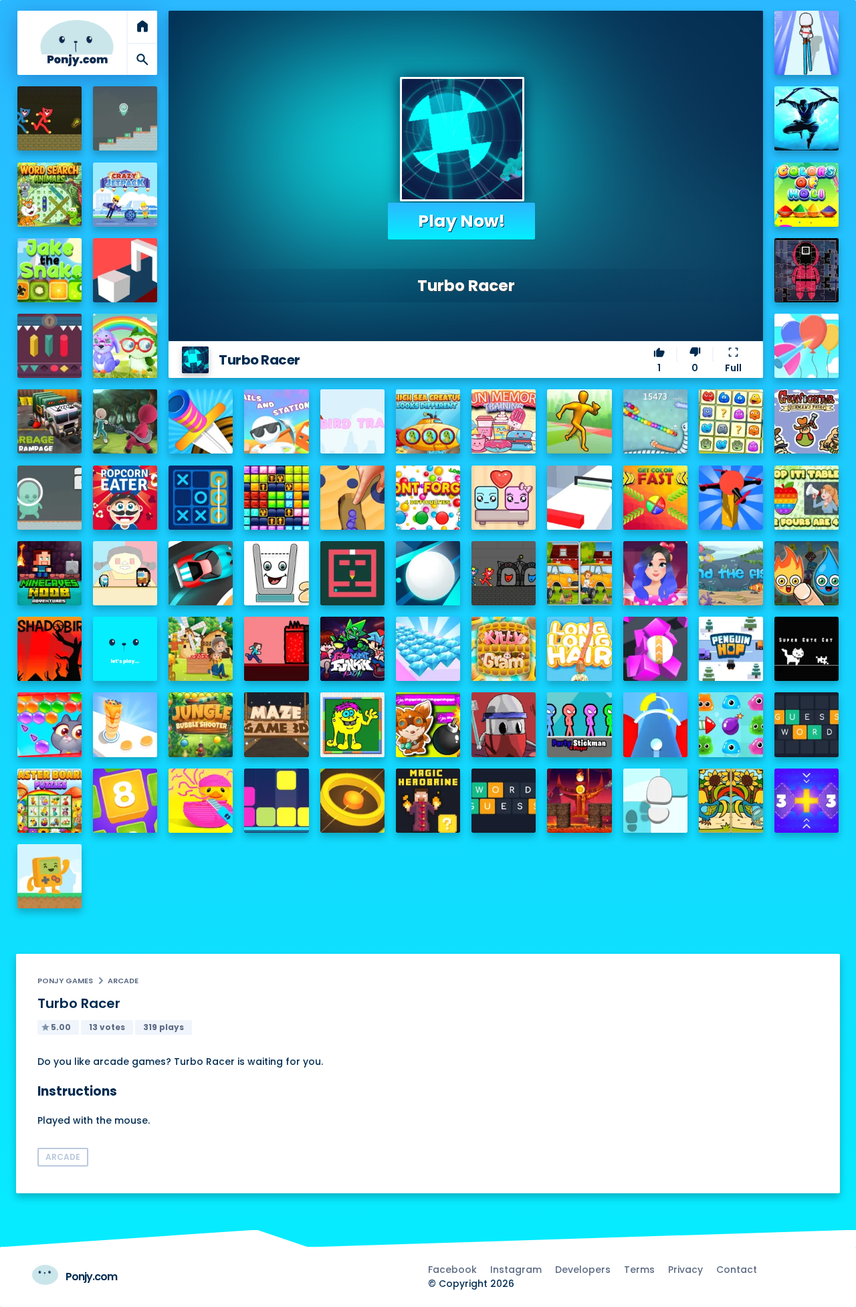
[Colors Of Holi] (806, 195)
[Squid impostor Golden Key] (125, 573)
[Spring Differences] (731, 801)
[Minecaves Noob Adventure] (49, 573)
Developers (583, 1269)
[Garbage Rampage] (49, 421)
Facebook (452, 1269)
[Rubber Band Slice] (201, 801)
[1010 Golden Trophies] (276, 498)
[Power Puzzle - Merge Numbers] (125, 801)
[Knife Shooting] (201, 421)
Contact (736, 1269)
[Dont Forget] (428, 498)
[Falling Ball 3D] (428, 573)
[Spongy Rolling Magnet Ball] (655, 649)
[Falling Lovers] (503, 498)
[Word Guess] (503, 801)
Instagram (516, 1269)
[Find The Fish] (731, 573)
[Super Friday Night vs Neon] (352, 649)
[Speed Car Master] (201, 573)
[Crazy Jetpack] (125, 195)
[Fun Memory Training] (503, 421)
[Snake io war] (655, 421)
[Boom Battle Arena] (428, 724)
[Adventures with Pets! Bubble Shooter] (49, 724)
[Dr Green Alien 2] (49, 498)
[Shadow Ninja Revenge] (806, 118)
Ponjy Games (65, 980)
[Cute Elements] (806, 573)
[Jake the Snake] (49, 270)
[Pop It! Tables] (806, 498)
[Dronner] (731, 498)
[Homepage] (76, 43)
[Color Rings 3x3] (352, 801)
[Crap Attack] (503, 724)
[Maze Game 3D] (276, 724)
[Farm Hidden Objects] (201, 649)
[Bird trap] (352, 421)
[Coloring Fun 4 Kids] (352, 724)
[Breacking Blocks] (276, 801)
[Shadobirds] (49, 649)
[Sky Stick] (579, 421)
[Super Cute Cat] (806, 649)
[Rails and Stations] (276, 421)
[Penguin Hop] (731, 649)
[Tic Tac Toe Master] (201, 498)
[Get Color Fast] (655, 498)
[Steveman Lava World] (276, 649)
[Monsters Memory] (731, 421)
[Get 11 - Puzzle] (806, 801)
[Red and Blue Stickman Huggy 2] (503, 573)
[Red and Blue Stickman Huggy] (49, 118)
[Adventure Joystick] (49, 876)
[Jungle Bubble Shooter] (201, 724)
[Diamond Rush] (428, 649)
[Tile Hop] (655, 801)
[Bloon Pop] (806, 346)
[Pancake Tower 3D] (125, 724)
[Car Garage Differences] (579, 573)
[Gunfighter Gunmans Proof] (806, 421)
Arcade (123, 980)
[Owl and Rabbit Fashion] (125, 346)
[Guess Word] (806, 724)
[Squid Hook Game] (125, 421)
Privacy (685, 1269)
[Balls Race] (125, 649)
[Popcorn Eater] (125, 498)
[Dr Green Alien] (125, 118)
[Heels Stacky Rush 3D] (806, 43)
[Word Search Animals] (49, 195)
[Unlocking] (49, 346)
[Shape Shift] (125, 270)
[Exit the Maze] (352, 573)
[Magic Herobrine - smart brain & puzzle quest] (428, 801)
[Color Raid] (352, 498)
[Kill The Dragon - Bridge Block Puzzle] (579, 801)
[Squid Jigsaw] (806, 270)
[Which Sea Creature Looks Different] (428, 421)
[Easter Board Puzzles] (49, 801)
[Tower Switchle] (655, 724)
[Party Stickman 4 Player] (579, 724)
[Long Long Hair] (579, 649)
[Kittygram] (503, 649)
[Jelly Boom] (731, 724)
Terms (639, 1269)
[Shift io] (579, 498)
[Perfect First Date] (655, 573)
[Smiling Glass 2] (276, 573)
